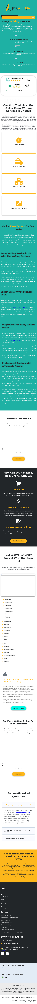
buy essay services (14, 340)
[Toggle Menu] (33, 17)
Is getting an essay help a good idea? (18, 805)
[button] (16, 452)
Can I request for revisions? (15, 838)
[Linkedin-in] (7, 953)
